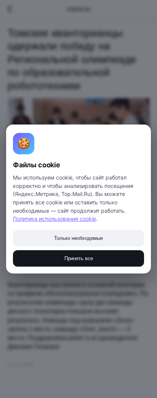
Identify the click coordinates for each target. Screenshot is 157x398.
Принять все (78, 258)
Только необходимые (78, 238)
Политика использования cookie (54, 218)
